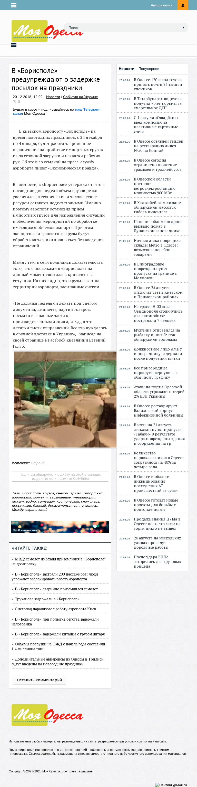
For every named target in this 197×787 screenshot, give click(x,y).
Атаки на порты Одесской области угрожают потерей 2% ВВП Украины (159, 391)
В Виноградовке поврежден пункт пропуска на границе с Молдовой (155, 271)
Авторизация (161, 5)
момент (40, 497)
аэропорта (21, 497)
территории (84, 497)
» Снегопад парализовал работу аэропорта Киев (54, 608)
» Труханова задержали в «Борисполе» (46, 598)
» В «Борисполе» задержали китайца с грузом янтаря (58, 633)
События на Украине (80, 97)
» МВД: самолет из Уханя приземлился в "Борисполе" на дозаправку (59, 561)
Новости (53, 97)
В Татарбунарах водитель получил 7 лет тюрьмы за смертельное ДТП (158, 103)
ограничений (36, 509)
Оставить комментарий (39, 679)
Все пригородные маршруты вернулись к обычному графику (156, 372)
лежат (18, 501)
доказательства (62, 505)
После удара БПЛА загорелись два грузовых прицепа (157, 561)
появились (88, 505)
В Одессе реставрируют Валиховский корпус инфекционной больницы (158, 410)
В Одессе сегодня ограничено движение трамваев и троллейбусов (158, 165)
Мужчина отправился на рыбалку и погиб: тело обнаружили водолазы (157, 335)
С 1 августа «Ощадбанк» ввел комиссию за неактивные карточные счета (156, 124)
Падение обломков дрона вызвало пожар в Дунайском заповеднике (158, 226)
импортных (93, 493)
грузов (48, 493)
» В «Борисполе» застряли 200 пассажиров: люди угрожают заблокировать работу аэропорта (55, 576)
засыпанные (60, 497)
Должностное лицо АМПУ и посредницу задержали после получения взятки (158, 353)
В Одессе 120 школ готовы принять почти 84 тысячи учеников (158, 84)
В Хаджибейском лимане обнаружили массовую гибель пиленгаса (157, 207)
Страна (38, 463)
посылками (21, 505)
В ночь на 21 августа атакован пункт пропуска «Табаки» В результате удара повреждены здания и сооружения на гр (159, 433)
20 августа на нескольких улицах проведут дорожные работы (157, 542)
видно (31, 501)
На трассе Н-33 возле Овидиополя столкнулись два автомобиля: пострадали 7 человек (158, 313)
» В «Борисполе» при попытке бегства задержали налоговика (55, 621)
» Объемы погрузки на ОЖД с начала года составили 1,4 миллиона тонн (58, 646)
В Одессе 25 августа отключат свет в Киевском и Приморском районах (158, 292)
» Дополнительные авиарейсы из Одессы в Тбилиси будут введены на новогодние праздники (58, 661)
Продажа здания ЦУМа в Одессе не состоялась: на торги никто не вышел (157, 523)
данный (39, 505)
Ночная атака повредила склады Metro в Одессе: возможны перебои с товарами (157, 247)
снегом (62, 493)
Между (17, 509)
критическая (68, 501)
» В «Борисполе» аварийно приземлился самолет (55, 588)
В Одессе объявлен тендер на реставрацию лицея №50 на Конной (158, 146)
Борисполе (31, 493)
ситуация (46, 501)
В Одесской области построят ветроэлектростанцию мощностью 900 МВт (154, 186)
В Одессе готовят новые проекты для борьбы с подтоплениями (156, 505)
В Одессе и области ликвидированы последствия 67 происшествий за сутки (156, 483)
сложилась (90, 501)
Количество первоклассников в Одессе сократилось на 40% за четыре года (159, 460)
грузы (76, 493)
